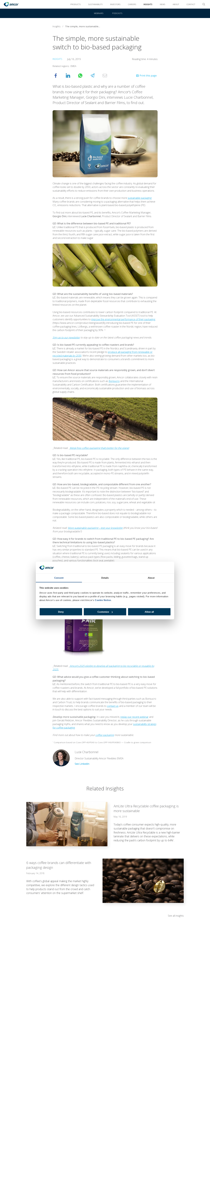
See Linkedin (82, 763)
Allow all (149, 612)
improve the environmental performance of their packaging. (123, 319)
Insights (148, 4)
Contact (190, 4)
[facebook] (59, 75)
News (162, 4)
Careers (132, 4)
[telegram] (95, 75)
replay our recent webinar (134, 717)
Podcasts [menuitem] (117, 13)
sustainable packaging (140, 198)
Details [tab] (105, 577)
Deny (61, 612)
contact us (113, 706)
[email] (108, 75)
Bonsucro (114, 381)
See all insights (176, 915)
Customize (103, 612)
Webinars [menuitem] (98, 13)
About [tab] (151, 577)
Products (75, 4)
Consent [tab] (58, 577)
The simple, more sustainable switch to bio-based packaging (83, 26)
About (176, 4)
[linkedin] (71, 75)
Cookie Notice (103, 600)
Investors (115, 4)
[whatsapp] (83, 75)
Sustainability (95, 4)
